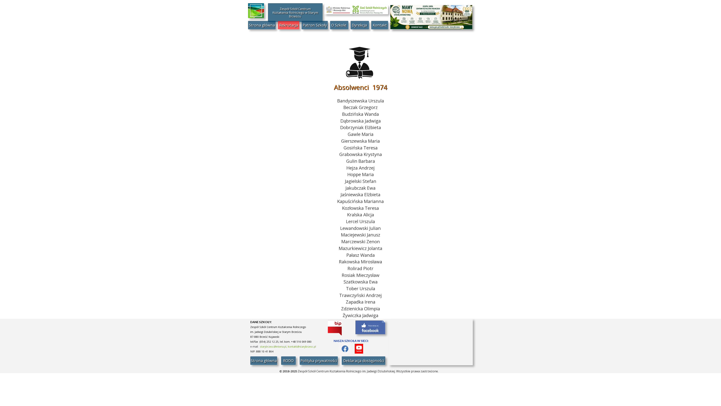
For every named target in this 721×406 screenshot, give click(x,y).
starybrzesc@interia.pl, (274, 346)
